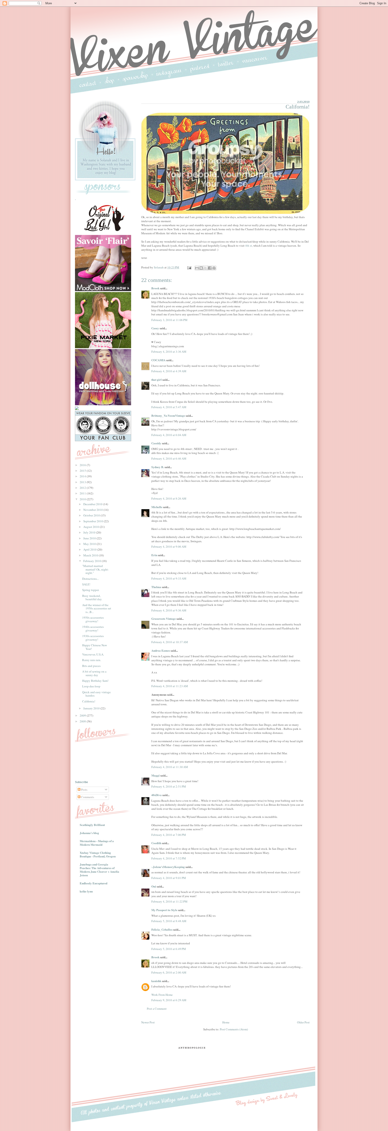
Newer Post (148, 1022)
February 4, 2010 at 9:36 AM (168, 610)
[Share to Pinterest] (214, 268)
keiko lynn (86, 891)
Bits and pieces (91, 666)
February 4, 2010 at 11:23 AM (169, 686)
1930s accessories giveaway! (93, 638)
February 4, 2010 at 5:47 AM (168, 407)
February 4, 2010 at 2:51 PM (168, 786)
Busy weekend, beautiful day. (92, 597)
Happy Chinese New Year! (94, 647)
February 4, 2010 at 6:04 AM (168, 435)
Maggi (155, 775)
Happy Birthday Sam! (95, 681)
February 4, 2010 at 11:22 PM (169, 901)
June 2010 (90, 538)
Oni (153, 886)
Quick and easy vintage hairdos (96, 694)
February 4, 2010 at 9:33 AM (168, 578)
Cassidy (156, 443)
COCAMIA (158, 360)
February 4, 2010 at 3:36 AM (168, 352)
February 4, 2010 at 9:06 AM (168, 546)
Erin (154, 555)
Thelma (156, 587)
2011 (83, 493)
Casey (155, 328)
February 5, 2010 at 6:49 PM (168, 949)
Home (225, 1022)
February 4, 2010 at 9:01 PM (168, 878)
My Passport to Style (164, 910)
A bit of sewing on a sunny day (94, 673)
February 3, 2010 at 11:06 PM (169, 320)
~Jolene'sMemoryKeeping (168, 867)
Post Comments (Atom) (234, 1029)
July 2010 (89, 532)
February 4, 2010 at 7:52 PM (168, 858)
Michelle (156, 507)
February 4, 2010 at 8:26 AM (168, 498)
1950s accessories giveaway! (93, 619)
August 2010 (91, 527)
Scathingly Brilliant (92, 825)
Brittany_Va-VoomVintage (168, 415)
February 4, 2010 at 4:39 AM (168, 371)
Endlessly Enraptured (93, 883)
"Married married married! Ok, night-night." (95, 569)
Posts (83, 790)
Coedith (156, 843)
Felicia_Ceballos (161, 929)
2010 (83, 499)
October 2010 (92, 515)
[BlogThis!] (201, 268)
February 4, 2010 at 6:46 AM (168, 458)
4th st (248, 245)
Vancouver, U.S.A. (93, 654)
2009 (83, 715)
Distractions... (90, 579)
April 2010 (90, 549)
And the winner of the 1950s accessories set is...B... (96, 608)
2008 (83, 721)
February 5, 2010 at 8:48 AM (168, 921)
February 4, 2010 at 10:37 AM (169, 642)
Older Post (303, 1022)
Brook (155, 288)
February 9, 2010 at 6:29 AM (168, 1000)
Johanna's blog (89, 833)
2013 (83, 482)
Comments (87, 797)
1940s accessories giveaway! (93, 628)
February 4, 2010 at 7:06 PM (168, 835)
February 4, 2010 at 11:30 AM (169, 767)
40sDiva (156, 795)
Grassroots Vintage (163, 618)
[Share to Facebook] (209, 268)
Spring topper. (90, 590)
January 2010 (91, 708)
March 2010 (91, 555)
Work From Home (162, 995)
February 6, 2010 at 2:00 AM (168, 972)
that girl (156, 379)
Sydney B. (157, 467)
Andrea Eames (160, 650)
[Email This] (197, 268)
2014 (83, 476)
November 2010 (93, 510)
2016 (83, 465)
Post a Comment (157, 1009)
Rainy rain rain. (91, 660)
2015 (83, 471)
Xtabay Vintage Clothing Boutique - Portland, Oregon (98, 854)
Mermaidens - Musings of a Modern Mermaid (97, 843)
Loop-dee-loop (91, 686)
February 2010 (92, 561)
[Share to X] (205, 268)
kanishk (156, 981)
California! (88, 701)
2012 (83, 488)
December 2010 (93, 504)
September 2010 (93, 521)
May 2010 (90, 544)
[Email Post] (189, 267)
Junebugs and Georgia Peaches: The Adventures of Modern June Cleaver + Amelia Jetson (99, 869)
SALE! (86, 584)
